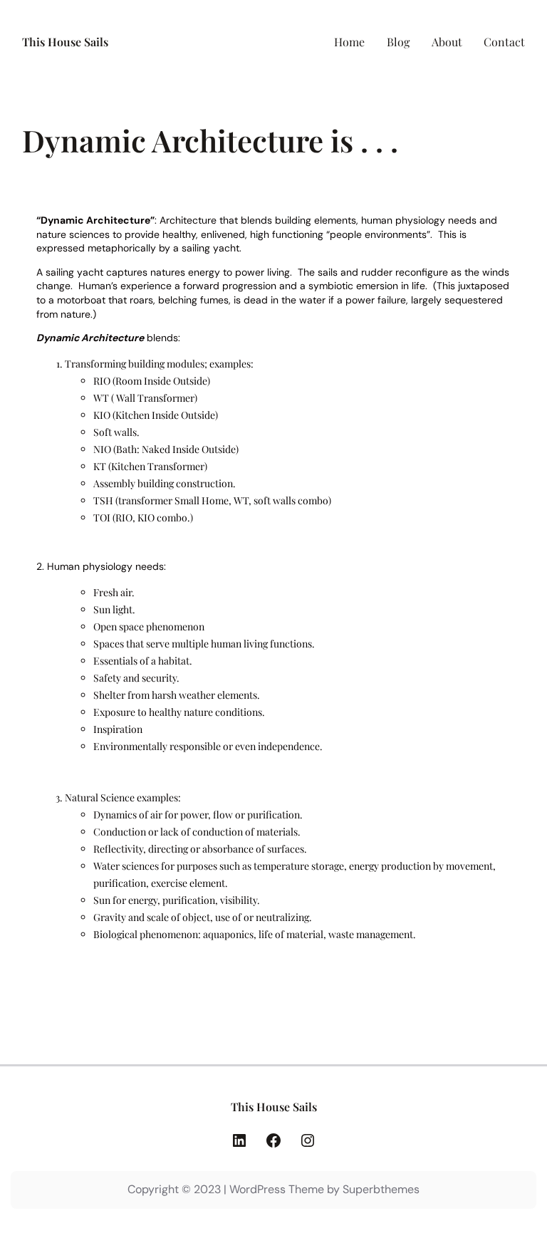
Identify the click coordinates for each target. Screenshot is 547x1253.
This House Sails (65, 41)
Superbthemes (381, 1189)
